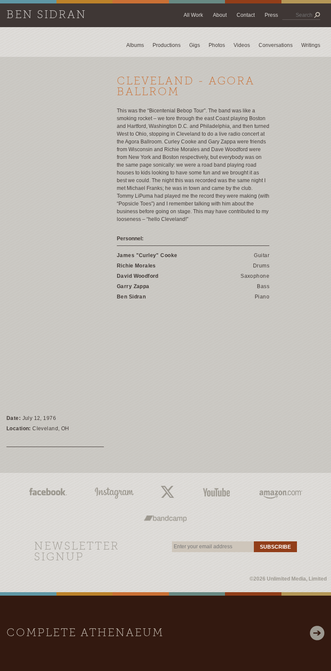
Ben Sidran (46, 15)
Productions (167, 45)
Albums (135, 45)
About (220, 15)
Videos (242, 45)
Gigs (194, 45)
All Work (193, 15)
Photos (217, 45)
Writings (310, 45)
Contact (246, 15)
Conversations (276, 45)
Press (271, 15)
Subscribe (275, 547)
